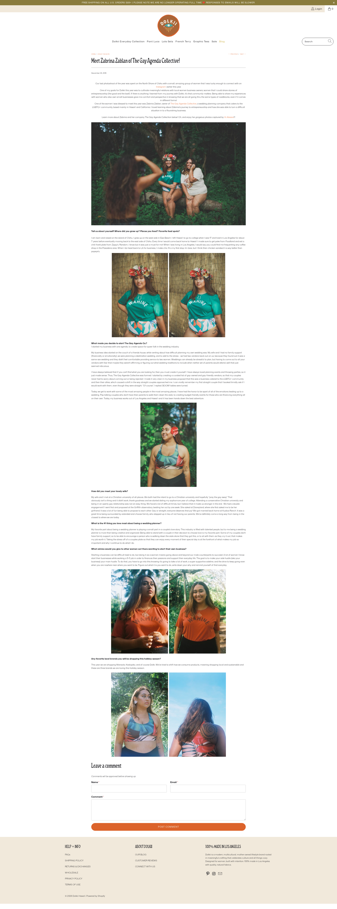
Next (242, 54)
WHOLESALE (71, 872)
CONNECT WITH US (145, 866)
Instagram (161, 86)
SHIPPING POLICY (74, 860)
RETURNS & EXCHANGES (78, 866)
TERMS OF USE (72, 884)
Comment (97, 796)
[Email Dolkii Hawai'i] (220, 874)
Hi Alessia (229, 117)
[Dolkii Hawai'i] (168, 26)
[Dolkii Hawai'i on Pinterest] (208, 874)
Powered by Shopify (95, 895)
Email (174, 782)
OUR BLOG (140, 854)
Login (318, 8)
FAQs (67, 854)
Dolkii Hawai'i (79, 895)
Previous (234, 54)
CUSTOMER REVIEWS (146, 860)
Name (95, 782)
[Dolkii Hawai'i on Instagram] (214, 874)
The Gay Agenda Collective (183, 103)
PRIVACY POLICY (73, 878)
